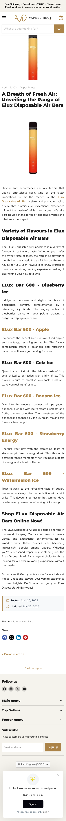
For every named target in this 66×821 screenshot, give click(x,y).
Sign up (53, 747)
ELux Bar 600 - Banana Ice (31, 395)
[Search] (59, 28)
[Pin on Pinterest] (25, 637)
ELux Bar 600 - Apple (25, 329)
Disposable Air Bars (22, 621)
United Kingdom (31, 764)
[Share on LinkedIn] (18, 637)
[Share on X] (11, 637)
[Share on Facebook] (4, 637)
